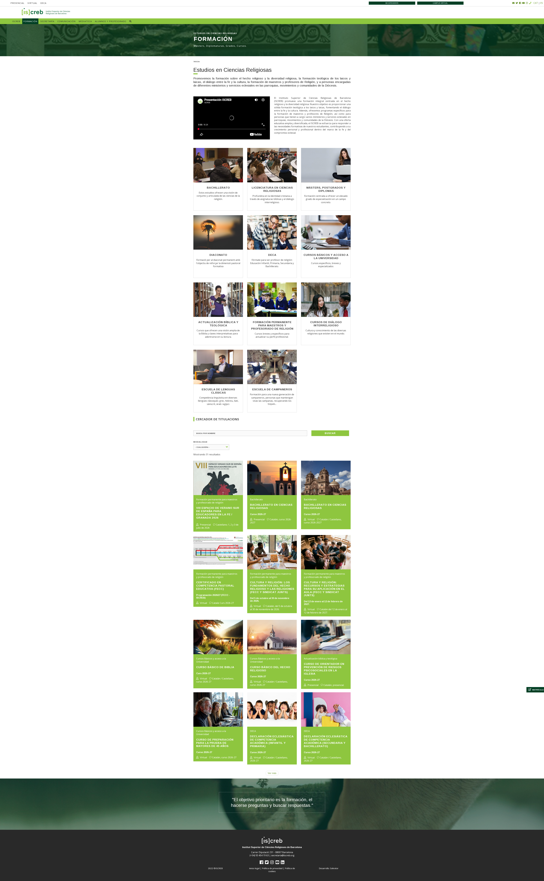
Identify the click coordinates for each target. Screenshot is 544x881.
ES (541, 3)
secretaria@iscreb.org (282, 855)
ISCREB (16, 21)
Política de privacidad (272, 868)
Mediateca (85, 21)
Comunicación (66, 21)
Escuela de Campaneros (272, 389)
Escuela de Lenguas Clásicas (218, 391)
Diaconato (218, 254)
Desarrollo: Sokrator (328, 868)
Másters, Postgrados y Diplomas (326, 189)
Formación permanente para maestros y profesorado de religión (272, 325)
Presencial (17, 3)
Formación (30, 21)
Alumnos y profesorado (110, 21)
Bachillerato (218, 187)
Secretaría (47, 21)
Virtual (32, 3)
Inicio (197, 61)
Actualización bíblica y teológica (218, 324)
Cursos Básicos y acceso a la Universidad (326, 256)
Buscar (330, 433)
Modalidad (200, 442)
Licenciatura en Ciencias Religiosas (272, 189)
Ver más (272, 773)
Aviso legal (254, 868)
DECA (43, 3)
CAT (536, 3)
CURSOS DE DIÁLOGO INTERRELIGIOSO (326, 324)
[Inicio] (46, 12)
